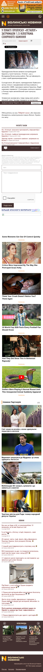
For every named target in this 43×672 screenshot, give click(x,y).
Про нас (4, 669)
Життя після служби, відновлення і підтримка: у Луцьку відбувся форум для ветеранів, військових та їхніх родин (20, 601)
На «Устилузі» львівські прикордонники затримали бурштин (20, 135)
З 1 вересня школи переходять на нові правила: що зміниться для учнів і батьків (20, 559)
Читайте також (21, 125)
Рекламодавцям (21, 669)
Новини (21, 520)
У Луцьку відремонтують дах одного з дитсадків (19, 615)
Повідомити (36, 103)
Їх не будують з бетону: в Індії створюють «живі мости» (19, 533)
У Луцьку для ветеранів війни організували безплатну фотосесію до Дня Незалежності (21, 593)
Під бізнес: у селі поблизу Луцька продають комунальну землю (17, 586)
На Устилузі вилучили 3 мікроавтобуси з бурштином (20, 143)
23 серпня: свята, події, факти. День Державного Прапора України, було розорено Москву (19, 540)
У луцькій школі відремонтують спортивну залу (18, 546)
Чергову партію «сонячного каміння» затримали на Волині (20, 139)
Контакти (11, 669)
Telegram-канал (24, 113)
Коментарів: (23, 41)
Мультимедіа (21, 623)
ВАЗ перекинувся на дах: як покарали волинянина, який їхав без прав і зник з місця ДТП (20, 552)
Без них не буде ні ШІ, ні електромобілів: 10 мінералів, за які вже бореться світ (17, 526)
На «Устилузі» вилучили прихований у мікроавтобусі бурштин (20, 131)
